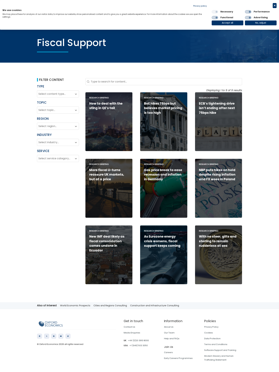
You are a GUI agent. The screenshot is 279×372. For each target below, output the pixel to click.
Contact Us (129, 327)
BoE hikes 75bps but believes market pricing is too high (163, 108)
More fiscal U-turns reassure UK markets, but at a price (106, 175)
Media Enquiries (132, 332)
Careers (168, 352)
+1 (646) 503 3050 (138, 345)
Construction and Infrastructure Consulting (154, 305)
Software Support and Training (220, 350)
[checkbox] (215, 11)
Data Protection (212, 338)
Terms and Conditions (215, 344)
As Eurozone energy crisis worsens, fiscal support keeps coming (162, 241)
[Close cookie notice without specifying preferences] (275, 5)
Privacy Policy (211, 327)
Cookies (208, 332)
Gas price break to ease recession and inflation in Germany (163, 175)
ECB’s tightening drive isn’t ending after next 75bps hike (217, 108)
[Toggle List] (76, 94)
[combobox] (55, 94)
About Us (168, 327)
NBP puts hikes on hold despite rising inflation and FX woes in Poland (217, 175)
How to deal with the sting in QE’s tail (106, 105)
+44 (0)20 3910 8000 (138, 340)
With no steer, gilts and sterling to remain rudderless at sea (218, 241)
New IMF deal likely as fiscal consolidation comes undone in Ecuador (106, 243)
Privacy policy (200, 6)
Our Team (169, 332)
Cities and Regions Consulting (110, 305)
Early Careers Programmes (178, 358)
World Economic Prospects (75, 305)
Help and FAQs (171, 338)
